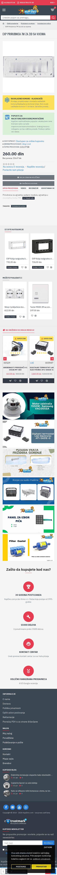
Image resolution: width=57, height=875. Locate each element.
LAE (32, 362)
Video (23, 188)
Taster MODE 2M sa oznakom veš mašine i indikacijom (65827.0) (41, 307)
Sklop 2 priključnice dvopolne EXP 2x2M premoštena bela (15, 307)
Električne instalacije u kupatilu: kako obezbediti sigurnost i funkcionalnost (32, 775)
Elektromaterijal (12, 23)
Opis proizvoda (10, 188)
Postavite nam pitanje (13, 170)
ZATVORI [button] (48, 847)
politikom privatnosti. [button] (42, 859)
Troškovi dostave (29, 183)
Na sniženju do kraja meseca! (20, 330)
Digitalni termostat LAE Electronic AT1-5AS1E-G (42, 369)
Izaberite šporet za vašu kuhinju (24, 783)
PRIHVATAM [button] (41, 867)
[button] (5, 358)
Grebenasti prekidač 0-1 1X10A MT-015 (15, 369)
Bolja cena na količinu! (30, 177)
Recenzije (33, 188)
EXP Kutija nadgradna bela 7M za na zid (17, 259)
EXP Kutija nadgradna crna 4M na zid (43, 259)
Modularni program (28, 23)
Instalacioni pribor (44, 23)
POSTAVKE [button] (21, 867)
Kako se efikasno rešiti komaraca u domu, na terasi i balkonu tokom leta (32, 791)
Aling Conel (26, 144)
